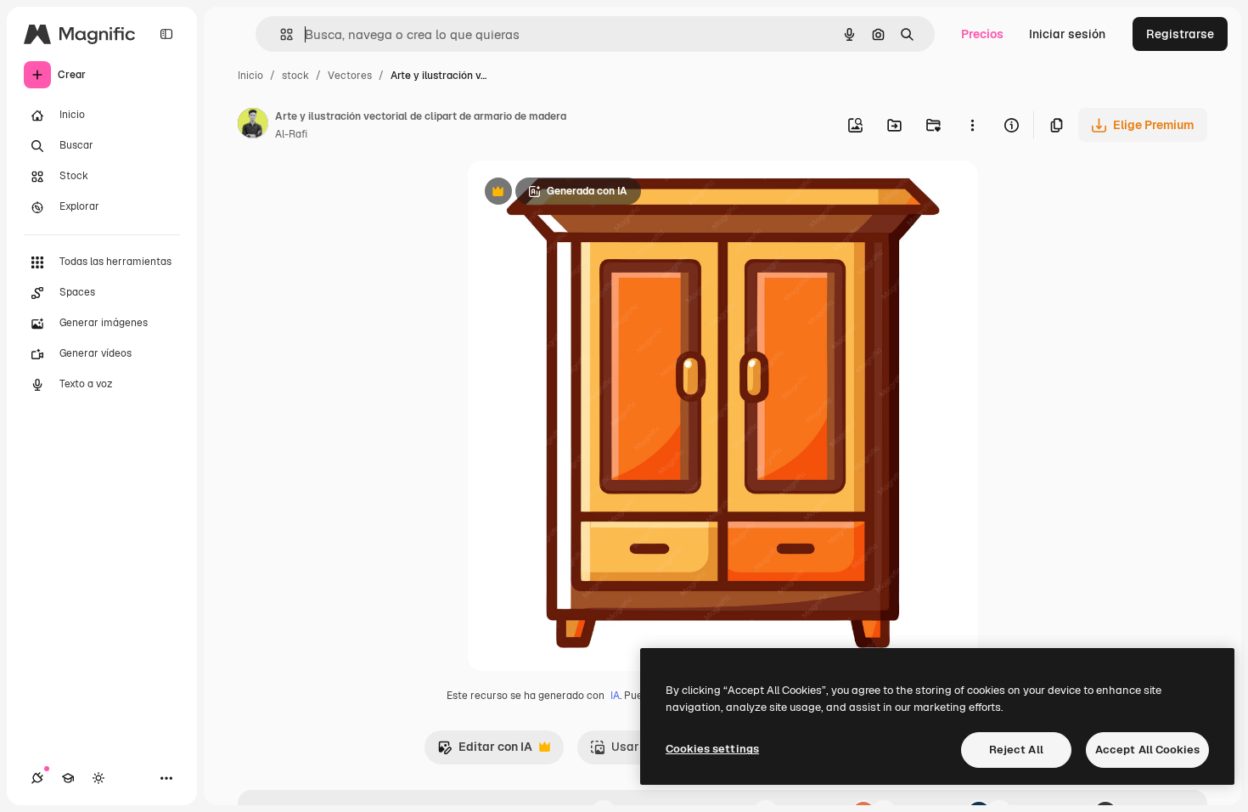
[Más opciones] (972, 125)
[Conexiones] (37, 778)
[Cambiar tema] (98, 778)
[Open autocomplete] (279, 34)
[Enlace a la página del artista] (253, 126)
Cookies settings (712, 749)
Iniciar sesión (1067, 34)
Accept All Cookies (1147, 749)
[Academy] (68, 778)
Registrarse (1180, 34)
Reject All (1016, 749)
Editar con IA (484, 751)
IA (615, 695)
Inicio (250, 75)
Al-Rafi (291, 134)
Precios (982, 34)
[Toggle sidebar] (166, 34)
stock (295, 75)
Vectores (350, 75)
